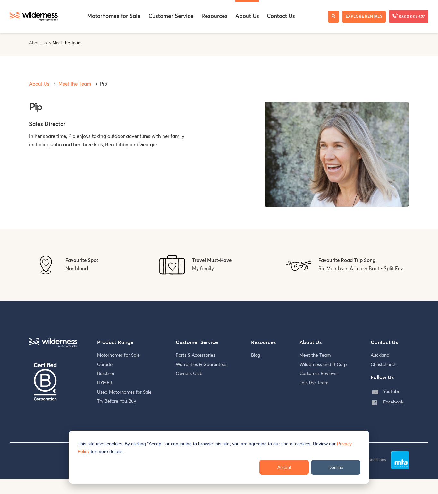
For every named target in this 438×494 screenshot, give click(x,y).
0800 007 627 (411, 17)
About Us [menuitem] (247, 16)
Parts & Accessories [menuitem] (195, 355)
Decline (335, 467)
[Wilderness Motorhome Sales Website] (34, 16)
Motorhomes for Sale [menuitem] (114, 16)
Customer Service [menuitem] (171, 16)
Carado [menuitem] (105, 364)
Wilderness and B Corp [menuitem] (323, 364)
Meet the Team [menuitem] (315, 355)
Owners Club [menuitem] (189, 373)
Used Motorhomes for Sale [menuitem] (124, 392)
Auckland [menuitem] (380, 355)
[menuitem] (389, 392)
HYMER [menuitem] (104, 383)
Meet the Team (74, 84)
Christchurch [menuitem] (383, 364)
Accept (284, 467)
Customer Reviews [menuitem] (318, 373)
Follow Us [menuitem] (382, 377)
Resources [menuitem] (214, 16)
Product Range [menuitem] (115, 342)
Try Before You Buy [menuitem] (116, 401)
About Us (39, 84)
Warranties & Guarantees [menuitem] (201, 364)
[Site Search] (333, 17)
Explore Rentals (364, 17)
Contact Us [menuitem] (281, 16)
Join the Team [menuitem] (313, 383)
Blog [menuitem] (255, 355)
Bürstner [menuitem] (105, 373)
